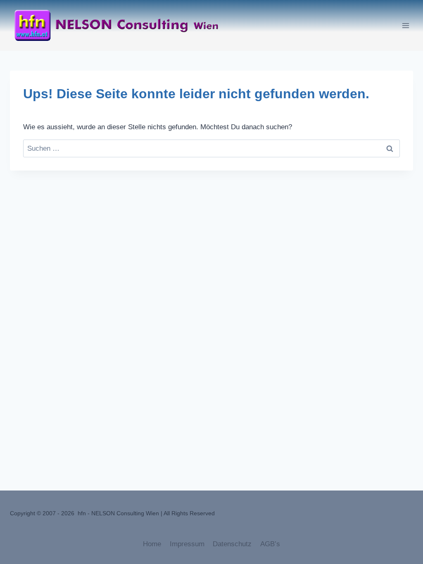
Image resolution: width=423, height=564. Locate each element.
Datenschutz (232, 544)
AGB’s (270, 544)
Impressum (187, 544)
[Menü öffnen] (405, 25)
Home (152, 544)
